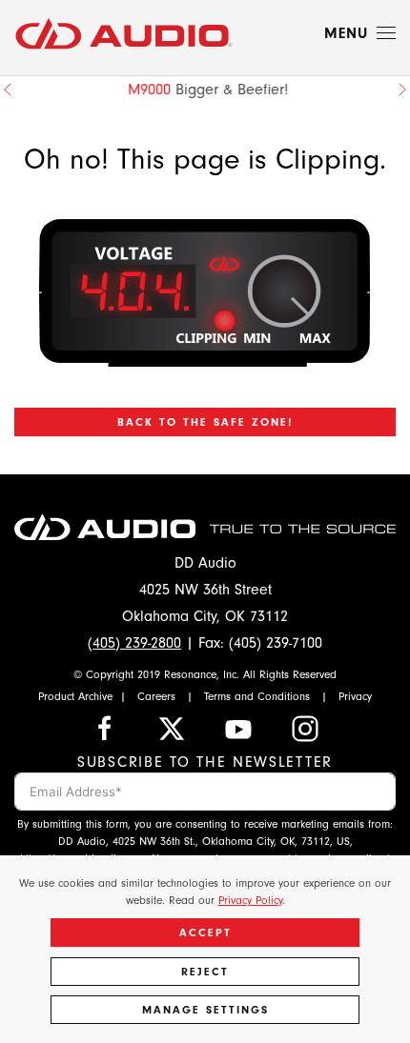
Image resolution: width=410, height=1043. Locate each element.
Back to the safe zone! (205, 422)
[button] (360, 33)
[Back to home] (124, 33)
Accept (205, 932)
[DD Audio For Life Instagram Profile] (305, 727)
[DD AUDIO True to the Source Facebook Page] (105, 727)
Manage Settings (205, 1009)
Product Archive (75, 696)
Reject (205, 971)
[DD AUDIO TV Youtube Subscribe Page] (238, 727)
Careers (156, 696)
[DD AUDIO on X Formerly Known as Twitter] (171, 727)
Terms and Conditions (257, 696)
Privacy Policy (250, 900)
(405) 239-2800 (134, 643)
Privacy (355, 696)
